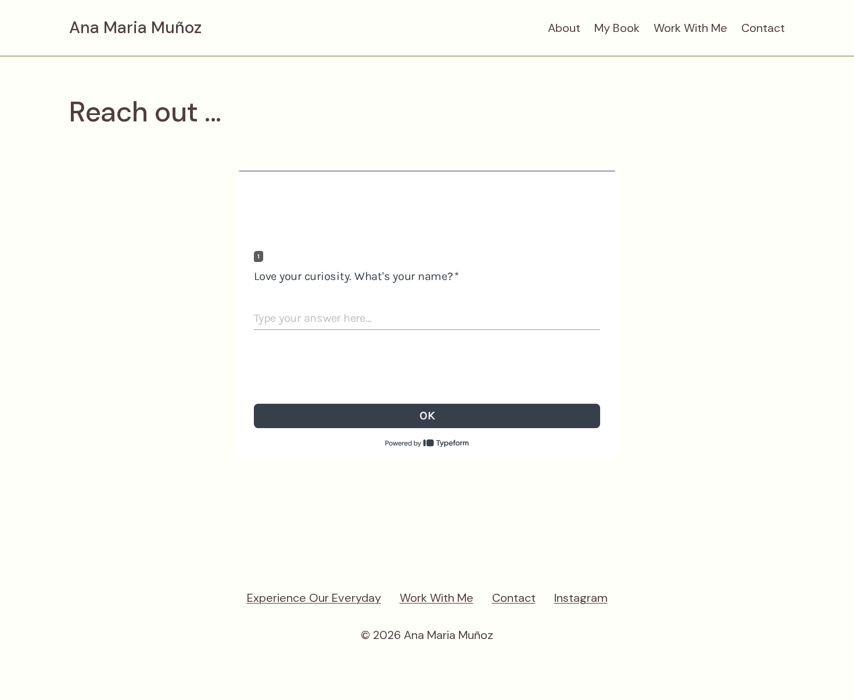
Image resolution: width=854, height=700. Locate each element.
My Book (617, 27)
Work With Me (690, 27)
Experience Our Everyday (314, 597)
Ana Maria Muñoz (135, 28)
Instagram (581, 597)
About (564, 27)
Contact (763, 27)
